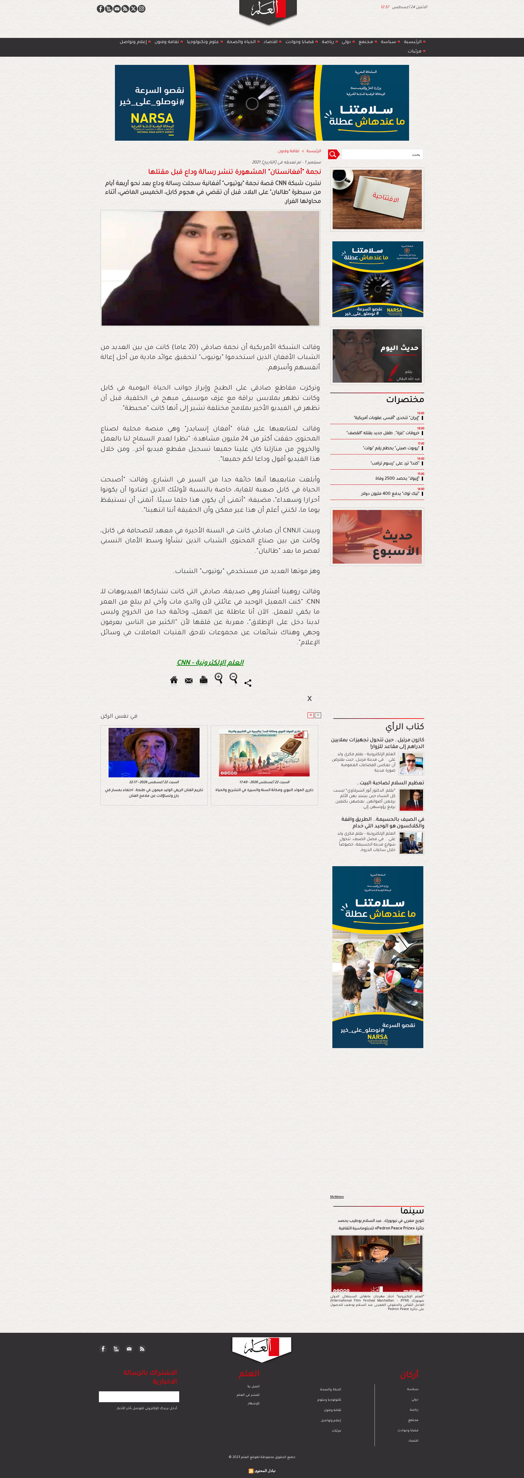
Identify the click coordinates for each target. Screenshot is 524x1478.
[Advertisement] (254, 738)
